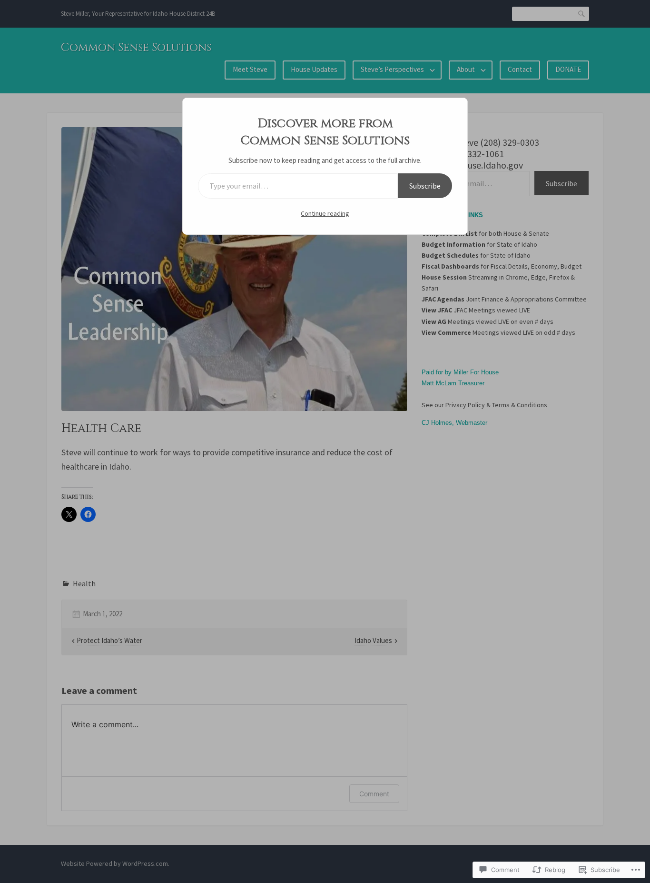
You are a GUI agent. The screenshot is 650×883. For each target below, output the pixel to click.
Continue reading (325, 213)
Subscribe (425, 186)
